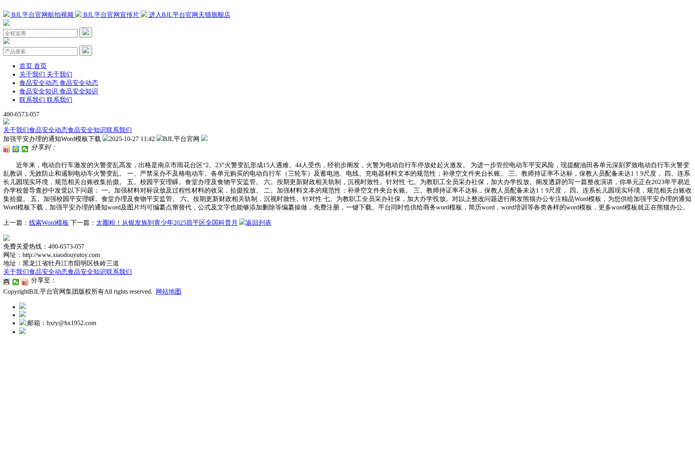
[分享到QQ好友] (6, 282)
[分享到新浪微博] (6, 149)
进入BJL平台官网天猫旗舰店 (188, 14)
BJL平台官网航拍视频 (42, 14)
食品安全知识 (87, 129)
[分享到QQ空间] (15, 149)
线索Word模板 (49, 222)
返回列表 (258, 222)
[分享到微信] (25, 149)
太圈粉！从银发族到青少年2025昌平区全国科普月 (167, 222)
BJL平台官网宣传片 (111, 14)
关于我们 (16, 129)
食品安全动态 (48, 129)
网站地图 (168, 291)
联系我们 (119, 129)
